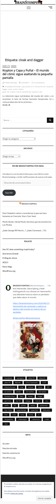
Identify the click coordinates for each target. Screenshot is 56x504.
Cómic (13, 66)
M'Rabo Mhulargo (10, 83)
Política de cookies (17, 493)
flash (21, 396)
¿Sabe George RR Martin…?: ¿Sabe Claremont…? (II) (24, 230)
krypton (13, 92)
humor (30, 396)
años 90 (7, 382)
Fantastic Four (9, 396)
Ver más (8, 105)
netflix (6, 405)
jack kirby (7, 401)
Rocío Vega (7, 266)
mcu (46, 401)
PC (15, 405)
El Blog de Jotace (9, 258)
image (40, 396)
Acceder (6, 443)
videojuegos (22, 419)
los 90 (18, 401)
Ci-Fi (32, 87)
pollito (23, 405)
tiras (14, 415)
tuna (22, 415)
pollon (33, 405)
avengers (20, 378)
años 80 (42, 378)
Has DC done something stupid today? (18, 249)
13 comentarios (39, 83)
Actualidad (9, 87)
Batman (18, 382)
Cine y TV (6, 66)
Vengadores (8, 419)
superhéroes (26, 92)
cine (21, 387)
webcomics (36, 419)
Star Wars (8, 410)
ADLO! (5, 262)
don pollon (42, 392)
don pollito (30, 392)
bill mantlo (17, 87)
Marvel (18, 92)
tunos (31, 415)
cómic (10, 89)
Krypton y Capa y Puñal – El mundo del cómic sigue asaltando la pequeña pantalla (27, 74)
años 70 (31, 378)
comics (15, 89)
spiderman (44, 405)
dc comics (7, 392)
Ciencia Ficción (40, 87)
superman (35, 92)
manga (28, 401)
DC (8, 92)
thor (6, 415)
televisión (46, 410)
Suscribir (9, 193)
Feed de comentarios (11, 453)
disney (18, 392)
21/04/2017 (25, 83)
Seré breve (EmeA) (10, 253)
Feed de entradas (9, 448)
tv (38, 415)
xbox (6, 424)
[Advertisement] (28, 30)
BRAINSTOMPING (29, 204)
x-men (47, 419)
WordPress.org (8, 271)
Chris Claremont (32, 382)
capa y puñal (25, 87)
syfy (40, 92)
